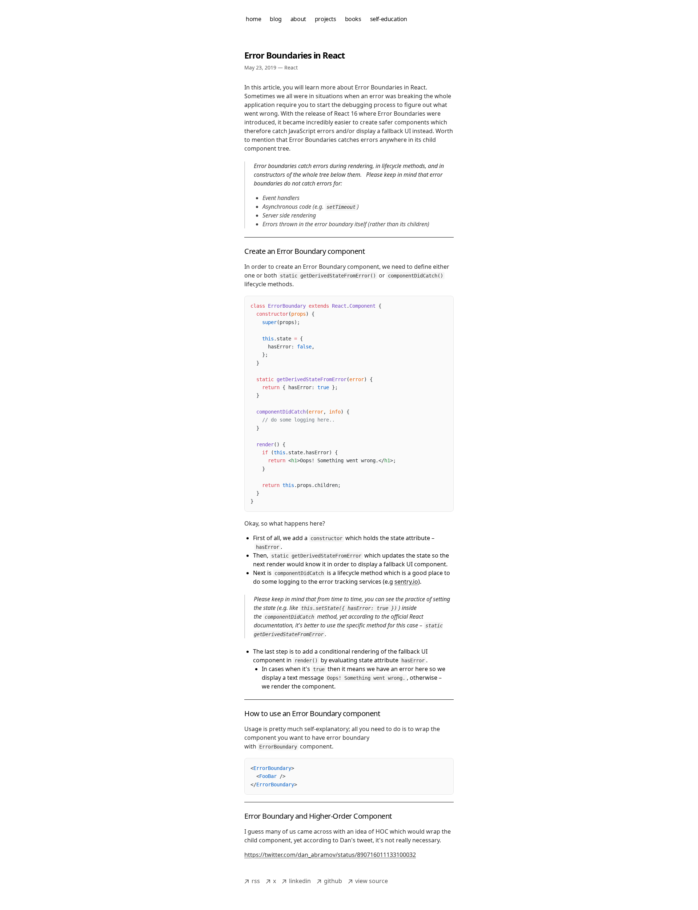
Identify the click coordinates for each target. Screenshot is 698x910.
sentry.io (406, 582)
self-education (388, 19)
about (298, 19)
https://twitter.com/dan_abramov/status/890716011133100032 (330, 855)
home (253, 19)
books (353, 19)
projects (325, 19)
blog (275, 19)
